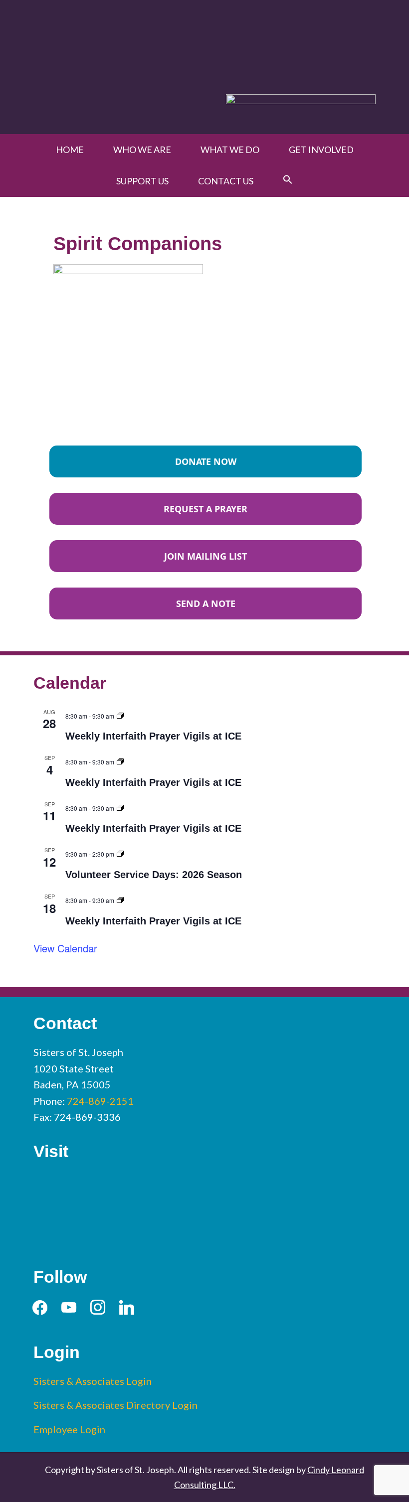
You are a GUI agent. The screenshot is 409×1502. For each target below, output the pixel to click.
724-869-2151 (100, 1101)
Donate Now (205, 461)
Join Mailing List (205, 556)
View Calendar (65, 948)
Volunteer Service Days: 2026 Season (153, 874)
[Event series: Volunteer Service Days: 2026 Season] (120, 852)
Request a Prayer (205, 509)
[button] (288, 179)
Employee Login (69, 1429)
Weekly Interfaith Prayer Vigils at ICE (153, 736)
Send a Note (205, 603)
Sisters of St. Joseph (204, 41)
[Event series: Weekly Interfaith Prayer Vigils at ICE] (120, 714)
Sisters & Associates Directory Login (115, 1405)
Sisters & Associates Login (92, 1381)
